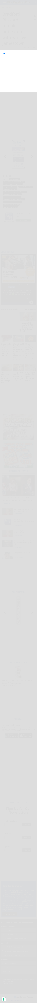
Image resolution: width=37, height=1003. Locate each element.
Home (3, 53)
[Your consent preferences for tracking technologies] (4, 999)
